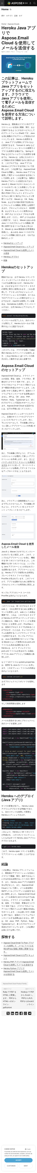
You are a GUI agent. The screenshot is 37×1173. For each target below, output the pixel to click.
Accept (18, 1160)
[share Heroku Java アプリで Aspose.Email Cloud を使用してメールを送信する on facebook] (21, 1014)
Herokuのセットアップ (13, 243)
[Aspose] (15, 3)
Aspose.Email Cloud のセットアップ (18, 247)
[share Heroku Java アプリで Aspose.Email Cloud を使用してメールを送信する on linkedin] (12, 1014)
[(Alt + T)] (10, 9)
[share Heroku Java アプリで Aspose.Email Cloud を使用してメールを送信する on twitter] (8, 1014)
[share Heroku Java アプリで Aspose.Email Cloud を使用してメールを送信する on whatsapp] (25, 1014)
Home (5, 9)
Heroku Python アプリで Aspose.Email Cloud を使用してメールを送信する (18, 971)
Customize (11, 1166)
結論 (5, 260)
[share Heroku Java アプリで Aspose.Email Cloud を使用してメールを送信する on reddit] (16, 1014)
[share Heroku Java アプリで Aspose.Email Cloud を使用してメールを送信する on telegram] (29, 1014)
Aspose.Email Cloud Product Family (15, 983)
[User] (30, 3)
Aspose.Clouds (13, 24)
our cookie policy (24, 1155)
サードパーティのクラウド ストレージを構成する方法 (18, 462)
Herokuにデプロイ (11, 257)
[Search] (34, 3)
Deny (26, 1166)
